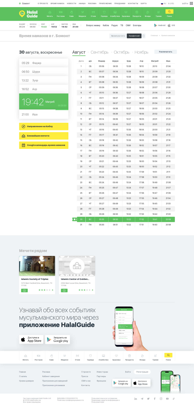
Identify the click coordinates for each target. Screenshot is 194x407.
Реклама (92, 3)
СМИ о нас (86, 381)
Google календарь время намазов (46, 145)
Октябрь (122, 52)
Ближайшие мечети (38, 136)
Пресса (84, 376)
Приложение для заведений (54, 381)
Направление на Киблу (40, 126)
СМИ (128, 25)
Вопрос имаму (93, 25)
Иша (75, 25)
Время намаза (57, 3)
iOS (173, 25)
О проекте (43, 3)
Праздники (119, 3)
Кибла (106, 25)
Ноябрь (141, 52)
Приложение (105, 3)
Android (162, 25)
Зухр (44, 25)
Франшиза (101, 381)
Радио (115, 25)
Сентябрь (100, 52)
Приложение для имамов (53, 385)
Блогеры (137, 25)
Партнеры (101, 376)
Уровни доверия (26, 381)
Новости (71, 3)
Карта (144, 3)
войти (185, 3)
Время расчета (118, 36)
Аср (54, 25)
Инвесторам (102, 372)
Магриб (65, 25)
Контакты (133, 3)
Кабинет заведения (51, 376)
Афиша (82, 3)
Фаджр (22, 25)
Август (79, 52)
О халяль (23, 376)
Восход (33, 25)
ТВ (121, 25)
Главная (154, 35)
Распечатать (165, 52)
